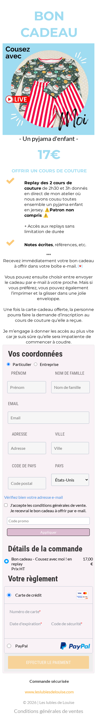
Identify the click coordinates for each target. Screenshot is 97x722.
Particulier (22, 364)
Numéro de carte (24, 611)
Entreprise (49, 364)
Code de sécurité (66, 623)
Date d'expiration (25, 623)
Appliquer (48, 532)
